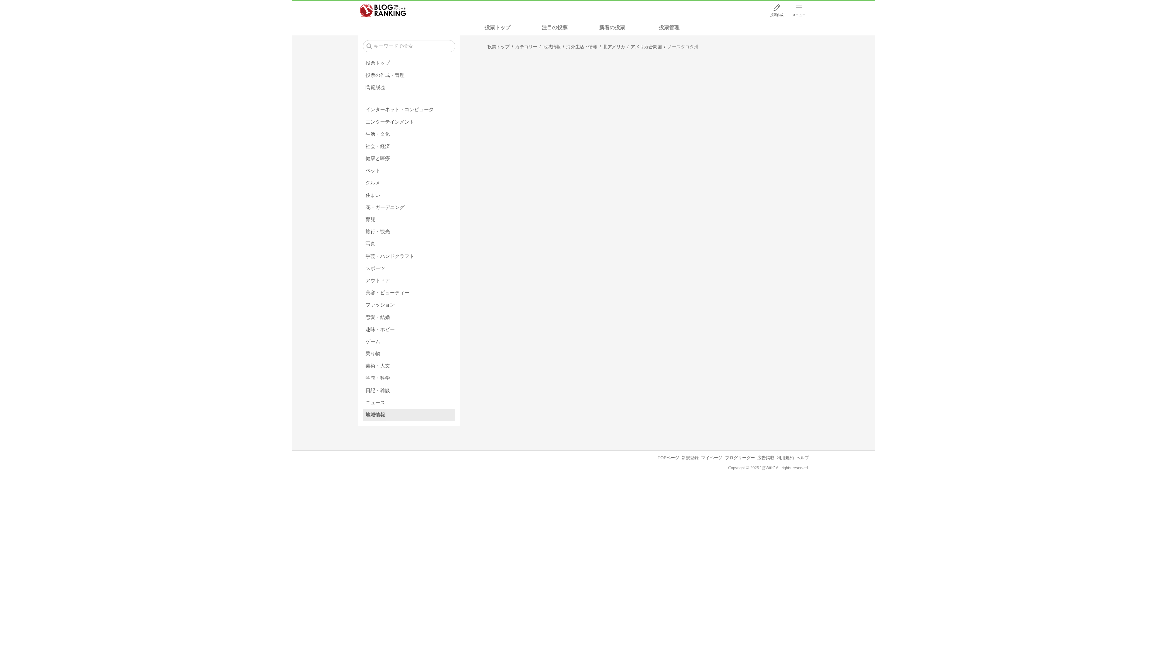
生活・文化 (378, 134)
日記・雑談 (378, 390)
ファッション (380, 304)
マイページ (711, 457)
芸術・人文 (378, 365)
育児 (370, 219)
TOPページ (668, 457)
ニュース (375, 402)
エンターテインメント (390, 122)
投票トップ (498, 27)
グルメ (373, 182)
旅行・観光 (378, 231)
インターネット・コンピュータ (400, 109)
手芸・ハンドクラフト (390, 256)
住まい (373, 195)
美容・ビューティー (387, 292)
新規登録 (690, 457)
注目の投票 (555, 27)
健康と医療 (378, 158)
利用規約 (785, 457)
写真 (370, 243)
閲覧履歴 (375, 87)
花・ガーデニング (385, 207)
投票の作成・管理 (385, 75)
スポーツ (375, 268)
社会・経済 (378, 146)
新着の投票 (612, 27)
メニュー (799, 15)
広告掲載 (765, 457)
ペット (373, 170)
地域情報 (375, 414)
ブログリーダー (740, 457)
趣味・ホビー (380, 329)
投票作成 (776, 15)
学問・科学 (378, 378)
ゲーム (373, 341)
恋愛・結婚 (378, 317)
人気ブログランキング (383, 10)
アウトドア (378, 280)
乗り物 (373, 353)
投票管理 (669, 27)
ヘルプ (802, 457)
